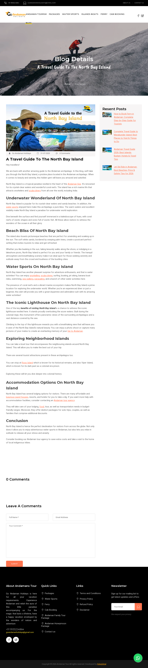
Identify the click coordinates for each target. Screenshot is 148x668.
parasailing (39, 279)
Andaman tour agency (64, 400)
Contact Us (139, 3)
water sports (12, 207)
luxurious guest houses (17, 397)
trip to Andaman (75, 331)
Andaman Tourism (36, 14)
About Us (126, 3)
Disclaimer (85, 610)
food (41, 406)
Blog (29, 23)
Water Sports (70, 14)
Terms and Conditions (90, 593)
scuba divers (35, 190)
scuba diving (46, 275)
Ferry (104, 14)
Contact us (50, 631)
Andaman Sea (74, 184)
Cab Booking (117, 14)
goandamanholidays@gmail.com (20, 632)
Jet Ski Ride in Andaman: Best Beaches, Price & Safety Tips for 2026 (125, 170)
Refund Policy (86, 604)
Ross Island (27, 362)
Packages (54, 14)
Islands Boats (89, 14)
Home (67, 84)
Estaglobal (101, 664)
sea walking (27, 279)
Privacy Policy (86, 599)
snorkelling (35, 275)
